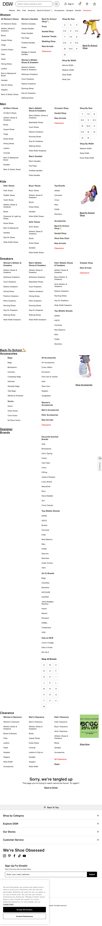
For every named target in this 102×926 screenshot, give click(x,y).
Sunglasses (46, 395)
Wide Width (67, 74)
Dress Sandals (27, 33)
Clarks (44, 458)
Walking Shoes (27, 97)
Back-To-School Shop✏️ (49, 20)
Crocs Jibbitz (47, 367)
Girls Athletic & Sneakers (60, 285)
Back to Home (51, 787)
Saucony (45, 553)
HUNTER (45, 597)
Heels (3, 59)
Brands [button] (78, 10)
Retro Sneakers (9, 300)
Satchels (11, 381)
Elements (45, 587)
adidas (57, 190)
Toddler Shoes (9, 195)
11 (76, 48)
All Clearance (60, 759)
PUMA (56, 209)
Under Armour (47, 563)
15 (88, 138)
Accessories (60, 220)
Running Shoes (27, 88)
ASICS (57, 320)
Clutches (11, 372)
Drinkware (46, 372)
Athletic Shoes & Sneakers (8, 29)
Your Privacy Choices (15, 919)
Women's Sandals (28, 23)
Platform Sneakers (10, 296)
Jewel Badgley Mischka (48, 602)
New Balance (59, 329)
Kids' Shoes (8, 190)
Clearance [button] (87, 10)
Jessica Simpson (48, 477)
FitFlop (44, 472)
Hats (43, 381)
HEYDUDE (46, 592)
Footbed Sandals (28, 42)
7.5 (70, 36)
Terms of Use (7, 912)
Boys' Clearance (61, 726)
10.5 (70, 48)
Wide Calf (66, 79)
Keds (44, 534)
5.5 (64, 31)
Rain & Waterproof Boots (8, 74)
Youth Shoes (8, 200)
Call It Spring (47, 453)
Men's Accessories (50, 409)
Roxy (44, 491)
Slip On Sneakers (61, 300)
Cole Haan (46, 463)
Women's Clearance (11, 721)
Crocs (56, 200)
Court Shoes (34, 127)
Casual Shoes (6, 40)
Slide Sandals (34, 175)
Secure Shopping (9, 916)
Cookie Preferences (24, 916)
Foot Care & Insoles (50, 376)
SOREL (44, 623)
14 (82, 138)
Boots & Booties (10, 733)
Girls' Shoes (34, 226)
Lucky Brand (47, 481)
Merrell (44, 613)
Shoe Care (46, 386)
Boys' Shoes (34, 190)
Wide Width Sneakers (37, 150)
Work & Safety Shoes (9, 94)
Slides (23, 47)
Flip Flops (25, 38)
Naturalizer (46, 486)
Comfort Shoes (7, 49)
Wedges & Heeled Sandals (28, 53)
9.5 (76, 42)
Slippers (4, 89)
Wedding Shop (48, 41)
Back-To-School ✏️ (44, 10)
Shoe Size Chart (61, 238)
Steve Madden (47, 496)
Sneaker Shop (86, 262)
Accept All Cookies (24, 909)
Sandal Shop (48, 31)
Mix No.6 (45, 652)
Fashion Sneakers (28, 83)
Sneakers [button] (31, 10)
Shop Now (85, 744)
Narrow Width (67, 65)
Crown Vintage (48, 642)
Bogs (44, 578)
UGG (44, 632)
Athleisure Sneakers (29, 74)
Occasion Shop (61, 108)
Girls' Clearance (60, 731)
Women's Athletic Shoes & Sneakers (28, 68)
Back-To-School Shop (90, 46)
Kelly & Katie (47, 647)
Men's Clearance (35, 721)
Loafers (4, 68)
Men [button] (18, 10)
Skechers (58, 214)
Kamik (44, 608)
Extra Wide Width (87, 158)
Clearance (46, 51)
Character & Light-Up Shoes (12, 217)
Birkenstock (46, 448)
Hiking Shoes (6, 64)
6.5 (76, 31)
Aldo (43, 444)
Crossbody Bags (14, 376)
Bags (10, 362)
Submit (92, 874)
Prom (44, 26)
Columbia (45, 582)
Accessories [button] (59, 10)
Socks (10, 406)
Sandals (4, 80)
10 (65, 48)
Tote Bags (12, 391)
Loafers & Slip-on (36, 752)
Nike (56, 204)
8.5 (64, 42)
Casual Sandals (27, 28)
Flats (3, 54)
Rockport (45, 618)
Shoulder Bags (13, 386)
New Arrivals (47, 46)
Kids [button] (24, 10)
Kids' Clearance (60, 721)
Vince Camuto (47, 505)
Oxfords (6, 153)
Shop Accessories (84, 384)
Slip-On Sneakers (28, 93)
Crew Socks (12, 415)
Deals (56, 764)
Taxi (43, 500)
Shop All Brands (49, 658)
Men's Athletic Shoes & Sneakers (38, 116)
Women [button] (12, 10)
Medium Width (68, 70)
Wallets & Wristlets (15, 395)
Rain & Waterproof (10, 228)
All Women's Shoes (8, 23)
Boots (3, 35)
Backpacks (12, 367)
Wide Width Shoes (10, 242)
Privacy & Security (9, 909)
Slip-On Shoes (7, 85)
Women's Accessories (47, 403)
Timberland (46, 627)
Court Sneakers (27, 79)
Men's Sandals (35, 161)
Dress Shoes (8, 138)
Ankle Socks (13, 410)
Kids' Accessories (50, 414)
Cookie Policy (8, 904)
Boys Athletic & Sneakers (60, 278)
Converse (58, 195)
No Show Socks (14, 420)
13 (94, 132)
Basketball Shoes (36, 122)
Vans (44, 567)
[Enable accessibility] (100, 458)
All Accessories (48, 362)
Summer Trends (49, 36)
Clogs (3, 45)
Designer (69, 10)
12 (65, 54)
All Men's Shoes (9, 113)
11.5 (82, 132)
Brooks (44, 525)
